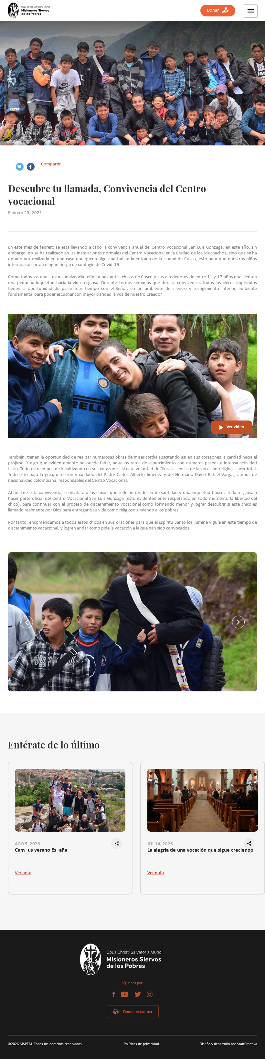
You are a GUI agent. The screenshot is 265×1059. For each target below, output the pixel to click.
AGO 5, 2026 (27, 844)
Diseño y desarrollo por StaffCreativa (228, 1044)
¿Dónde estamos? (137, 1012)
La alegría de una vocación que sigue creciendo (200, 850)
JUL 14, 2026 (160, 844)
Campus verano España (41, 850)
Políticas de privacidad (141, 1044)
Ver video (235, 427)
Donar (214, 10)
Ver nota (23, 873)
